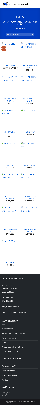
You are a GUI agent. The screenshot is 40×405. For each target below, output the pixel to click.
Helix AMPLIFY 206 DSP (10, 133)
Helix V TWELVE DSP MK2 (30, 231)
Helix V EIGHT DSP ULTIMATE (30, 197)
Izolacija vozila (8, 343)
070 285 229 (7, 298)
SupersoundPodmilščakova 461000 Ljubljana (9, 289)
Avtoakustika (16, 22)
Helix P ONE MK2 (29, 165)
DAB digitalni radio (10, 352)
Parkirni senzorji (9, 338)
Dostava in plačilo (9, 366)
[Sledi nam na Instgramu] (8, 394)
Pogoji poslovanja (9, 375)
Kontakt (5, 380)
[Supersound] (15, 4)
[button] (33, 3)
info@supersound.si (10, 307)
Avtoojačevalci (31, 22)
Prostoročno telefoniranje (13, 347)
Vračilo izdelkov (8, 371)
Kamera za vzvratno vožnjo (13, 333)
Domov (6, 22)
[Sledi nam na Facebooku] (4, 394)
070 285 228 (7, 301)
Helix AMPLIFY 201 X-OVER (30, 67)
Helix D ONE (10, 65)
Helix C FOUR (30, 132)
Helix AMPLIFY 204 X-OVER (10, 100)
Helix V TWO (10, 263)
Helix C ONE (10, 165)
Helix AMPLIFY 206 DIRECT (30, 100)
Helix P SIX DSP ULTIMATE (10, 197)
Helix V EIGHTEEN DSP (10, 231)
